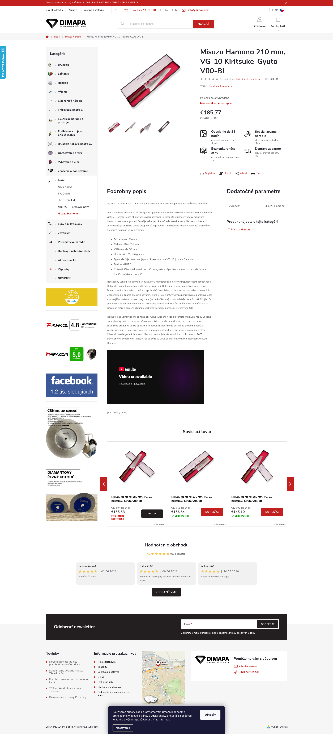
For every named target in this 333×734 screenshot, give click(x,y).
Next (290, 484)
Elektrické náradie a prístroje (70, 120)
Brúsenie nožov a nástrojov (75, 144)
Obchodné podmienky (109, 687)
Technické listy (105, 682)
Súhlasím (210, 715)
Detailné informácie (219, 86)
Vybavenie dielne (69, 162)
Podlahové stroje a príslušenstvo (70, 133)
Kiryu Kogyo (65, 187)
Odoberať (268, 624)
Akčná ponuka (67, 260)
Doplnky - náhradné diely (74, 251)
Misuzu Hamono (68, 213)
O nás (100, 677)
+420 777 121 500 (249, 672)
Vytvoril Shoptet (279, 726)
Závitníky (64, 233)
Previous (103, 484)
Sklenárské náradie (70, 101)
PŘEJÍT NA (273, 10)
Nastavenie (123, 728)
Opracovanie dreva (70, 153)
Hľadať (203, 24)
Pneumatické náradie (71, 242)
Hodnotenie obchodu (167, 545)
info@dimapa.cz (248, 666)
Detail (152, 513)
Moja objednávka (54, 10)
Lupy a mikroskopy (70, 224)
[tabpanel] (137, 484)
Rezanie (63, 83)
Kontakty (73, 10)
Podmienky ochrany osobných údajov (113, 693)
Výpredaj (63, 269)
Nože (61, 180)
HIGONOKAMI (66, 200)
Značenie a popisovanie (73, 171)
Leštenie (63, 74)
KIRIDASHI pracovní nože (73, 207)
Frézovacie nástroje (70, 110)
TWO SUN (64, 194)
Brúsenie (63, 65)
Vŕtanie (62, 92)
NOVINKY (64, 278)
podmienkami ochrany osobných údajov (233, 633)
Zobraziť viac (166, 592)
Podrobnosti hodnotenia (248, 79)
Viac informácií (162, 719)
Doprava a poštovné (93, 10)
